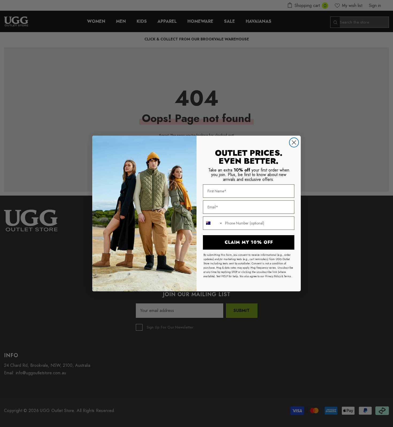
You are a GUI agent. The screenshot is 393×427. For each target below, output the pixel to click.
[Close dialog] (294, 142)
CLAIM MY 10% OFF (249, 242)
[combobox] (212, 223)
